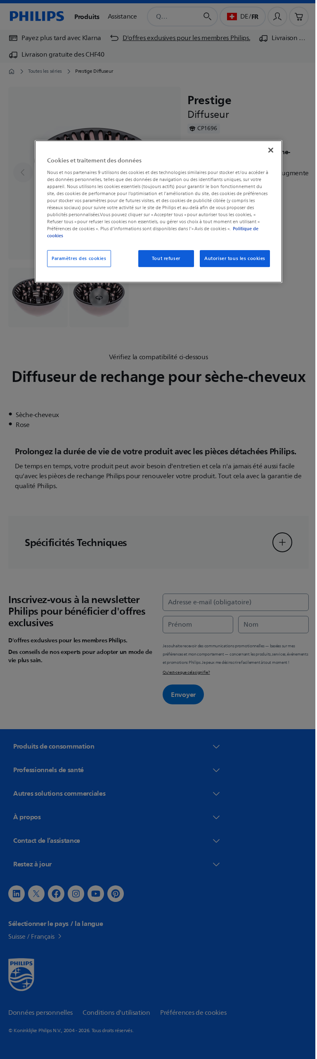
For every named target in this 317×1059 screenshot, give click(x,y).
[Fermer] (268, 150)
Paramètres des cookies (76, 258)
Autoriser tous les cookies (232, 258)
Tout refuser (163, 258)
